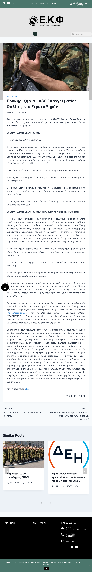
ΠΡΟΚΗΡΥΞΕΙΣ (12, 96)
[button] (35, 34)
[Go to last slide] (7, 471)
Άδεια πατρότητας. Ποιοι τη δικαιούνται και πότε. (22, 412)
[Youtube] (8, 3)
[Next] (85, 471)
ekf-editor (13, 112)
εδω (27, 389)
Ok (47, 568)
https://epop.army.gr (17, 313)
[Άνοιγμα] (5, 287)
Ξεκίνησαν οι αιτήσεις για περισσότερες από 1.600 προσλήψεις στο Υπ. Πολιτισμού (69, 413)
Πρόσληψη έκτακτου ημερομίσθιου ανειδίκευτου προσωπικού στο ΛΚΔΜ (68, 477)
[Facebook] (3, 3)
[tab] (41, 503)
